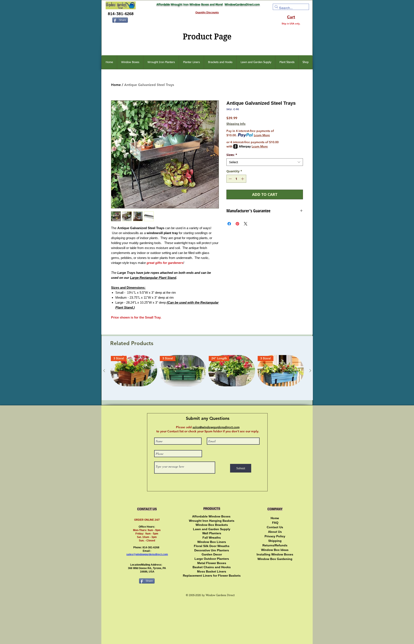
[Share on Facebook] (229, 223)
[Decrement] (229, 178)
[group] (207, 376)
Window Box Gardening (274, 559)
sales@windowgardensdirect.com (147, 554)
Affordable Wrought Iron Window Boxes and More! (191, 4)
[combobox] (264, 162)
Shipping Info (236, 124)
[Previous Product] (104, 370)
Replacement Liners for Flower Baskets (212, 575)
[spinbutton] (236, 178)
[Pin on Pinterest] (237, 223)
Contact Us (275, 527)
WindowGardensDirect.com (242, 4)
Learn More (262, 135)
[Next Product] (310, 370)
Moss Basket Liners (211, 571)
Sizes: (231, 155)
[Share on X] (245, 223)
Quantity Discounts (207, 12)
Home (116, 85)
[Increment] (243, 178)
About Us (275, 531)
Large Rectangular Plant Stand (153, 277)
